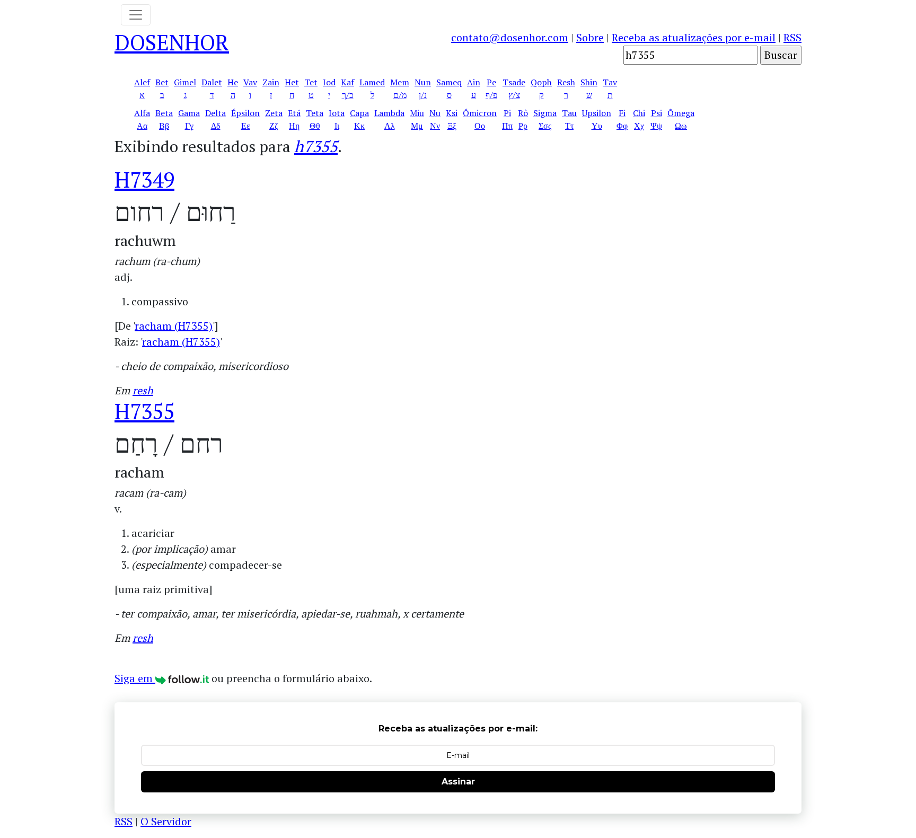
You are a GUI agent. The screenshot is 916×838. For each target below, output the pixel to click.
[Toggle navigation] (136, 14)
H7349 (144, 179)
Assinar (458, 782)
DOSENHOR (171, 42)
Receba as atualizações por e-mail (694, 37)
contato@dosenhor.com (509, 37)
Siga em (134, 678)
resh (143, 390)
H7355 (144, 411)
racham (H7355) (174, 326)
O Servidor (165, 821)
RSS (792, 37)
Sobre (590, 37)
